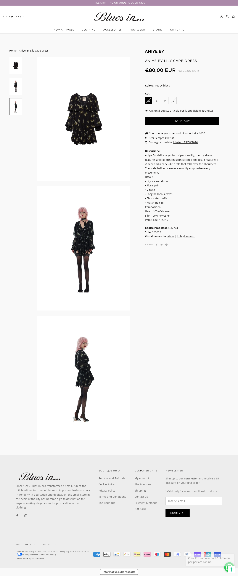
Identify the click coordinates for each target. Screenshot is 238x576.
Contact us (141, 496)
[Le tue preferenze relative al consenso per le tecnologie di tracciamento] (231, 569)
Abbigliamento (186, 236)
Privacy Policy (107, 490)
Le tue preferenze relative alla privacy (39, 554)
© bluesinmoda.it (25, 551)
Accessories (112, 29)
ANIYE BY (154, 51)
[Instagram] (25, 515)
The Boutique (107, 503)
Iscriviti (177, 513)
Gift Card (177, 29)
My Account (142, 478)
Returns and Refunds (112, 478)
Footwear (137, 29)
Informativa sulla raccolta (119, 571)
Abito (170, 236)
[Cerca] (227, 16)
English (47, 544)
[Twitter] (161, 245)
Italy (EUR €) (12, 16)
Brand (157, 29)
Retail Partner (37, 558)
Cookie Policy (107, 484)
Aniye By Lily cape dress (34, 50)
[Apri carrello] (233, 16)
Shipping (140, 490)
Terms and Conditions (112, 496)
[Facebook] (157, 245)
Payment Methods (146, 503)
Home (13, 50)
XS (148, 100)
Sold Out (182, 121)
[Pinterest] (166, 245)
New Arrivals (64, 29)
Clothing (89, 29)
